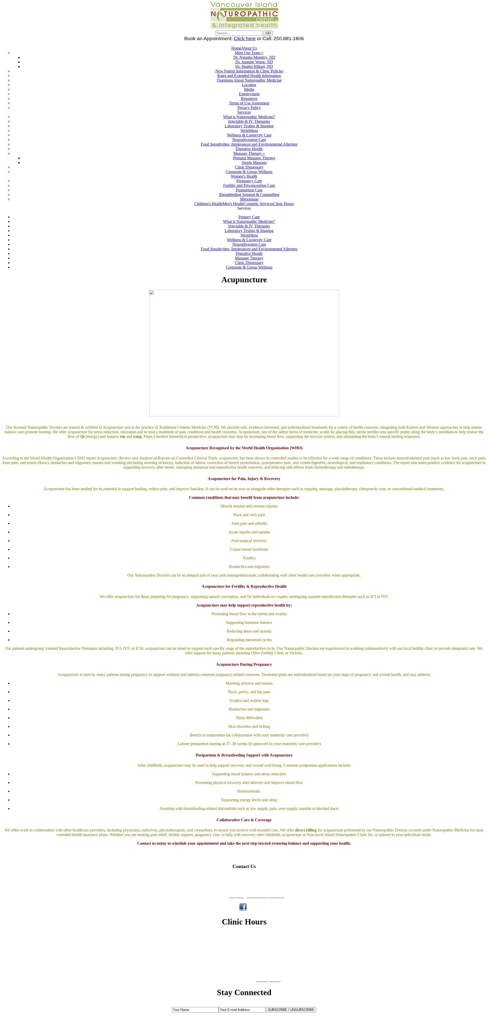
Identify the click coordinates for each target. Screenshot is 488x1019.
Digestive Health (249, 149)
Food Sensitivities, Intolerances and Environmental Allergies (249, 144)
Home (236, 48)
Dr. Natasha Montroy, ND (254, 57)
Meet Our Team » (249, 53)
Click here (245, 38)
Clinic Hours (283, 204)
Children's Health (208, 204)
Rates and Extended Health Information (249, 75)
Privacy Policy (249, 107)
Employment (249, 94)
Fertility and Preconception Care (249, 185)
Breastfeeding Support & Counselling (249, 194)
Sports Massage (254, 162)
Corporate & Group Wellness (249, 171)
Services (244, 112)
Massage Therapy (249, 258)
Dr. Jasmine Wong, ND (254, 62)
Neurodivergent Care (249, 139)
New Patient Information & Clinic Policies (249, 71)
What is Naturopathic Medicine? (249, 117)
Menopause (249, 199)
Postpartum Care (249, 190)
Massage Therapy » (249, 153)
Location (249, 85)
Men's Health (233, 204)
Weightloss (249, 130)
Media (249, 89)
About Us (249, 48)
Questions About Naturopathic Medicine (249, 80)
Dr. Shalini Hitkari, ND (254, 66)
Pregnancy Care (249, 181)
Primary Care (249, 217)
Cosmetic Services (258, 204)
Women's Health (244, 176)
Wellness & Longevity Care (249, 135)
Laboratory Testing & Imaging (249, 126)
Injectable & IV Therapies (249, 121)
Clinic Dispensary (249, 167)
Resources (249, 98)
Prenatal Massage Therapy (254, 158)
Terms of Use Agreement (249, 103)
